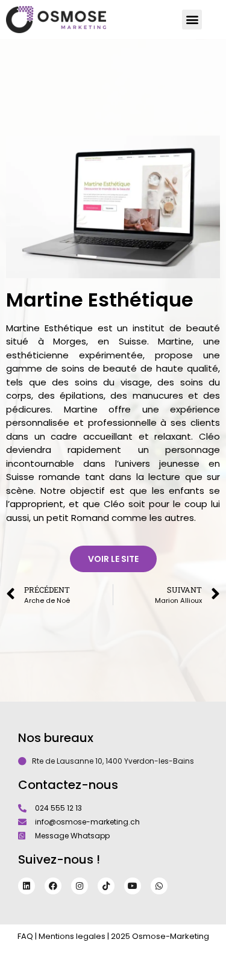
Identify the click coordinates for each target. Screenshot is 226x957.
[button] (192, 20)
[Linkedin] (26, 886)
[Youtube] (132, 886)
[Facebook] (53, 886)
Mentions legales (72, 936)
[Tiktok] (106, 886)
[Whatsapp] (159, 886)
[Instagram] (79, 886)
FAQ (25, 936)
